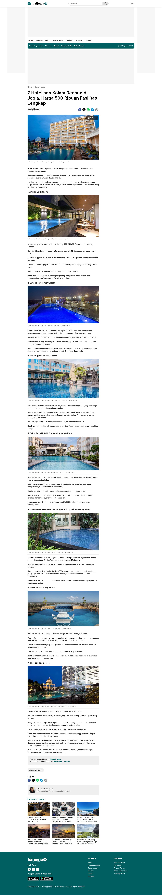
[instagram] (37, 869)
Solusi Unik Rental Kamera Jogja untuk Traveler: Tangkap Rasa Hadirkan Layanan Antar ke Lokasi (62, 820)
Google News (55, 759)
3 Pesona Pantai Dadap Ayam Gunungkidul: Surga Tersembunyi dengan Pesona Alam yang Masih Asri (87, 843)
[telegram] (92, 109)
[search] (105, 3)
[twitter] (84, 109)
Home (30, 87)
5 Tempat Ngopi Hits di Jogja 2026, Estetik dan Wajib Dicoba (37, 819)
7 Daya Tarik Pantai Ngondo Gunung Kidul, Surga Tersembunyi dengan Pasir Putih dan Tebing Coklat (88, 820)
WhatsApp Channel (62, 761)
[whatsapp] (88, 109)
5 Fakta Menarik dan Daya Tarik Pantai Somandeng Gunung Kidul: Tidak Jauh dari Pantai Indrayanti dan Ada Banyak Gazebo (62, 843)
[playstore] (46, 879)
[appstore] (33, 879)
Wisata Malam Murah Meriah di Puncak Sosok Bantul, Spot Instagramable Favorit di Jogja (38, 842)
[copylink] (96, 109)
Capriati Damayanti (35, 109)
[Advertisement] (81, 23)
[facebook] (79, 109)
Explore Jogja (40, 87)
